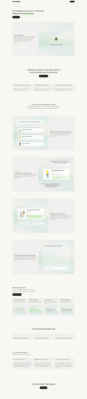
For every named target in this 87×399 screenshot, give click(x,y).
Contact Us (72, 1)
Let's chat (16, 17)
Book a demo (43, 76)
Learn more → (16, 42)
